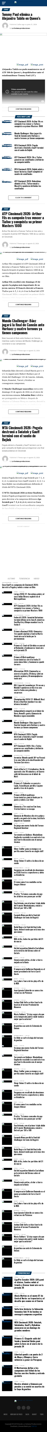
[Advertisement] (23, 551)
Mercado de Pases (16, 1414)
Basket (34, 1414)
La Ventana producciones (21, 28)
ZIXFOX (34, 1426)
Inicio (5, 1414)
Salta (27, 1414)
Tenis (41, 1414)
